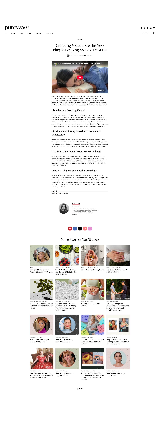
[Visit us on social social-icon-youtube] (154, 28)
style (13, 33)
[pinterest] (3, 22)
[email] (3, 40)
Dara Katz (75, 55)
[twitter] (80, 229)
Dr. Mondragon (80, 161)
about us (50, 33)
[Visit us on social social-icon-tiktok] (141, 28)
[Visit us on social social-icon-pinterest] (144, 28)
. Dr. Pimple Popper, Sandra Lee (64, 98)
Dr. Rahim (55, 156)
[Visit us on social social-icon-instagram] (151, 28)
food (21, 33)
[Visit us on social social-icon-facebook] (147, 28)
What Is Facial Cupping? (60, 193)
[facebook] (75, 229)
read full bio (74, 214)
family (29, 33)
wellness (39, 33)
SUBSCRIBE (145, 33)
